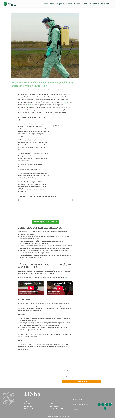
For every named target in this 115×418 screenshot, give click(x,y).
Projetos (77, 4)
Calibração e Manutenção (40, 89)
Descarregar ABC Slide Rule (45, 222)
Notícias (96, 4)
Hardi (29, 105)
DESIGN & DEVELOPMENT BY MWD (61, 416)
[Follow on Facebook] (106, 404)
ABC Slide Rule (64, 102)
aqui (66, 277)
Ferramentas (54, 89)
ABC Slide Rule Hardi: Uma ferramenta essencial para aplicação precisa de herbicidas (42, 84)
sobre (26, 401)
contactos (28, 409)
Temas (61, 89)
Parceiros (87, 4)
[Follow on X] (110, 404)
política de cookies (57, 409)
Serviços (59, 4)
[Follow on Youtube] (105, 408)
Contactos (105, 4)
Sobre (52, 4)
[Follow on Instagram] (102, 404)
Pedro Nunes (18, 89)
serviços (27, 404)
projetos (28, 406)
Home (46, 4)
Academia (69, 4)
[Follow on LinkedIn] (99, 404)
